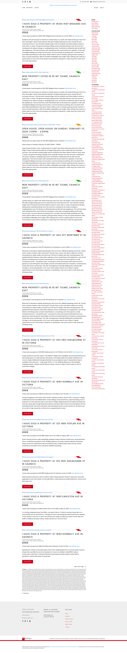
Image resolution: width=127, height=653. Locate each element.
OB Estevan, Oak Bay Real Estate (39, 578)
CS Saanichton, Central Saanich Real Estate (78, 570)
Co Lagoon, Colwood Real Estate (46, 569)
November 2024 (96, 70)
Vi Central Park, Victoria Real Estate (40, 587)
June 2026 (94, 38)
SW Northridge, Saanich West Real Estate (34, 586)
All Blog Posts (95, 21)
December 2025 (96, 48)
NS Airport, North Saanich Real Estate (31, 577)
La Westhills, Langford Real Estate (51, 576)
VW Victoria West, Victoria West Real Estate (34, 590)
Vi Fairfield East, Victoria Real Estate (65, 587)
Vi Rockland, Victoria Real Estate (44, 589)
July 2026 (94, 36)
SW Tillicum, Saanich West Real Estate (79, 586)
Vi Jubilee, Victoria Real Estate (62, 588)
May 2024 (94, 80)
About (102, 7)
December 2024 (96, 68)
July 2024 (94, 77)
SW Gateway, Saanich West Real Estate (40, 585)
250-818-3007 (85, 1)
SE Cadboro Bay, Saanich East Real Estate (56, 579)
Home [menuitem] (23, 7)
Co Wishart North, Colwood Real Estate (31, 570)
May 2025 (94, 60)
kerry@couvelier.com (98, 1)
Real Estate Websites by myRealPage (97, 638)
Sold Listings (95, 28)
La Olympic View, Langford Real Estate (73, 574)
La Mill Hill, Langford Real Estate (60, 574)
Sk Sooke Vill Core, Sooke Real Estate (74, 584)
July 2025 (94, 56)
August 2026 (95, 34)
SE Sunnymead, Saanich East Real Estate (41, 582)
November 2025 (96, 50)
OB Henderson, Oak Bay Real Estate (64, 578)
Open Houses (95, 25)
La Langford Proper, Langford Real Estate (47, 574)
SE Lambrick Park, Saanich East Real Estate (34, 581)
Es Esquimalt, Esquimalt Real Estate (36, 572)
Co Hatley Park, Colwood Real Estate (34, 569)
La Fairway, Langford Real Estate (70, 573)
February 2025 (95, 65)
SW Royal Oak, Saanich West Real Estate (64, 586)
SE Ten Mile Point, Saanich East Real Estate (56, 582)
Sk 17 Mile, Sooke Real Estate (51, 584)
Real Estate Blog (96, 26)
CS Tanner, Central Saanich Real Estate (29, 571)
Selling (96, 7)
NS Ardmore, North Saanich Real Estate (45, 577)
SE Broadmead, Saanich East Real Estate (42, 579)
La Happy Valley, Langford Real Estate (33, 574)
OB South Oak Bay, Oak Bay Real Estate (77, 578)
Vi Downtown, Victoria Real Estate (52, 587)
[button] (84, 1)
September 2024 (96, 73)
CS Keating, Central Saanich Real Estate (63, 570)
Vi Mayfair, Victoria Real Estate (73, 588)
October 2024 (95, 72)
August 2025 (95, 55)
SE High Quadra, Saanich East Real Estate (69, 580)
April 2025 (94, 61)
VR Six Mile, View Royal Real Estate (56, 589)
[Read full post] (54, 20)
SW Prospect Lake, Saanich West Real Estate (49, 586)
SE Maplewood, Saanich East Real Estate (49, 581)
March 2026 (95, 43)
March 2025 (95, 63)
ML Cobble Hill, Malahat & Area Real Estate (64, 576)
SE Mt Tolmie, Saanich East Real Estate (35, 30)
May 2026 (94, 39)
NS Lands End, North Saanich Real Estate (74, 577)
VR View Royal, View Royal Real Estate (69, 589)
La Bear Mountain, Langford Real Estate (57, 573)
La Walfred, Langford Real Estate (38, 576)
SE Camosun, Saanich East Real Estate (71, 579)
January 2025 (95, 66)
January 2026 (95, 46)
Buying (36, 7)
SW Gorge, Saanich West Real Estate (68, 585)
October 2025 (95, 51)
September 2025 (96, 53)
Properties (29, 7)
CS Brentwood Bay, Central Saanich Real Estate (47, 570)
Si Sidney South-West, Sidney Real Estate (38, 584)
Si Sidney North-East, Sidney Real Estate (72, 582)
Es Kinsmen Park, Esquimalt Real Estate (63, 572)
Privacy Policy (85, 638)
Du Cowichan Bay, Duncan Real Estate (58, 571)
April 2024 (94, 82)
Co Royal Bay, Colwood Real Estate (70, 569)
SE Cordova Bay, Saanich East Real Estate (38, 580)
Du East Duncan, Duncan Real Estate (72, 571)
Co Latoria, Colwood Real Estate (57, 569)
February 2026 (95, 44)
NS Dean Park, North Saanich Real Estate (60, 577)
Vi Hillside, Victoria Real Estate (38, 588)
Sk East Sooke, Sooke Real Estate (62, 584)
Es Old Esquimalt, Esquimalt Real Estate (78, 572)
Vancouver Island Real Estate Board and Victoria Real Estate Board (63, 646)
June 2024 (94, 78)
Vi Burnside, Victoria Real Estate (27, 587)
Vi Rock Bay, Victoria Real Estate (32, 589)
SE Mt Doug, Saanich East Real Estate (63, 581)
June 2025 (94, 58)
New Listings (95, 23)
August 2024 (95, 75)
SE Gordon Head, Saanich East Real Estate (54, 580)
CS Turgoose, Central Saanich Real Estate (44, 571)
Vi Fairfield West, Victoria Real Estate (78, 587)
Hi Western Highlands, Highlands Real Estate (42, 573)
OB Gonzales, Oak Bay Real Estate (51, 578)
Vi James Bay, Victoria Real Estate (50, 588)
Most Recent (95, 33)
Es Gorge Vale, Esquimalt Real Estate (49, 572)
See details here (77, 36)
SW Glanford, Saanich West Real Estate (55, 585)
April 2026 (94, 41)
